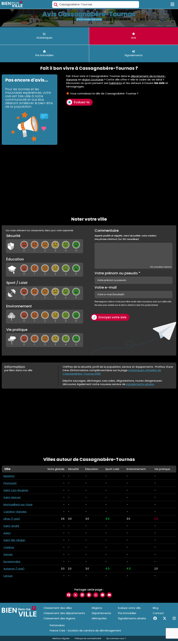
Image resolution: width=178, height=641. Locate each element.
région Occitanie (92, 79)
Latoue (8, 576)
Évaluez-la (82, 102)
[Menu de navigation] (172, 4)
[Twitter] (164, 618)
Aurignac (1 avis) (14, 568)
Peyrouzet (10, 483)
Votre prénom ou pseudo (117, 273)
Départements (101, 613)
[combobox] (95, 4)
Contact (158, 613)
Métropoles (99, 618)
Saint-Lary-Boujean (15, 490)
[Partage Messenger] (102, 595)
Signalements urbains (132, 618)
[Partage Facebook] (68, 595)
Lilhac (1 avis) (11, 519)
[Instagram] (174, 618)
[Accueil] (12, 4)
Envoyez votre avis (112, 317)
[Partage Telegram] (89, 595)
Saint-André (11, 526)
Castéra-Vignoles (15, 511)
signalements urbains (140, 384)
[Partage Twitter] (75, 595)
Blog (155, 608)
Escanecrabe (11, 561)
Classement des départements (64, 613)
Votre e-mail (106, 287)
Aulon (7, 533)
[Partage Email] (109, 595)
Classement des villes (57, 608)
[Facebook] (155, 618)
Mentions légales (61, 638)
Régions (97, 608)
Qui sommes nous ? (116, 638)
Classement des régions (59, 618)
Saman (8, 554)
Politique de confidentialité (88, 638)
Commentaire (126, 235)
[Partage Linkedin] (82, 595)
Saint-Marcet (12, 497)
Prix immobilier (127, 613)
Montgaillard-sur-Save (18, 504)
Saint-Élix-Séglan (14, 540)
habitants (115, 83)
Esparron (9, 476)
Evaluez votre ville (129, 608)
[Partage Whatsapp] (95, 595)
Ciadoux (8, 547)
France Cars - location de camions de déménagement (85, 630)
